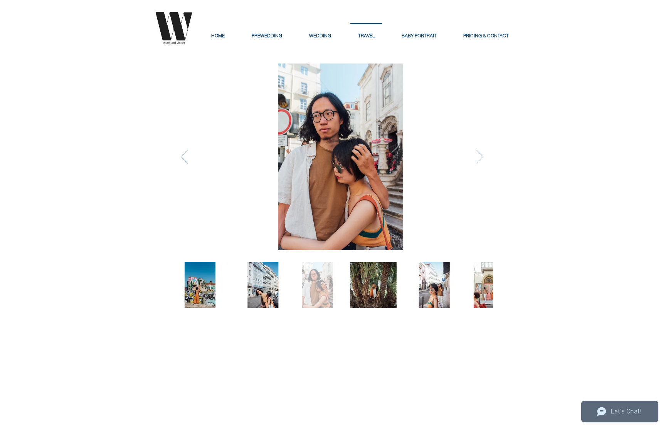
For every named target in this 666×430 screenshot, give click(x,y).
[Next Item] (480, 156)
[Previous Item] (184, 156)
